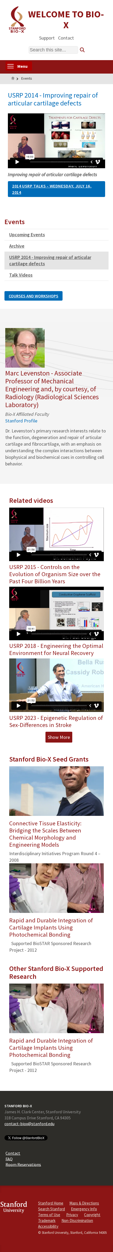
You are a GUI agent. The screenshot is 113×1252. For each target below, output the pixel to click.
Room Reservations (23, 1164)
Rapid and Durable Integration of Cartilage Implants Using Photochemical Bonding (51, 927)
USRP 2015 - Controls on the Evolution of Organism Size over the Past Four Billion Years (54, 574)
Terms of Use (49, 1214)
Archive (16, 246)
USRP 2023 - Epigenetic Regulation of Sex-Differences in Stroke (56, 721)
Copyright (92, 1214)
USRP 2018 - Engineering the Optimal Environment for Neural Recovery (56, 649)
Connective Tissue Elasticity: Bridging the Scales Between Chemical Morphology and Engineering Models (45, 834)
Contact (66, 38)
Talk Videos (21, 275)
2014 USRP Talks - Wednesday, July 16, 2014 (52, 189)
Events (26, 78)
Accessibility (48, 1226)
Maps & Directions (84, 1203)
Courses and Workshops (33, 295)
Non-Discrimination (77, 1220)
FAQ (9, 1158)
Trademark (46, 1220)
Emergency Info (84, 1208)
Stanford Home (50, 1203)
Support (47, 38)
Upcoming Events (27, 235)
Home (13, 79)
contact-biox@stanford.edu (29, 1123)
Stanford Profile (21, 421)
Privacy (72, 1214)
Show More (59, 737)
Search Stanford (51, 1208)
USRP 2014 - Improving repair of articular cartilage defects (50, 260)
